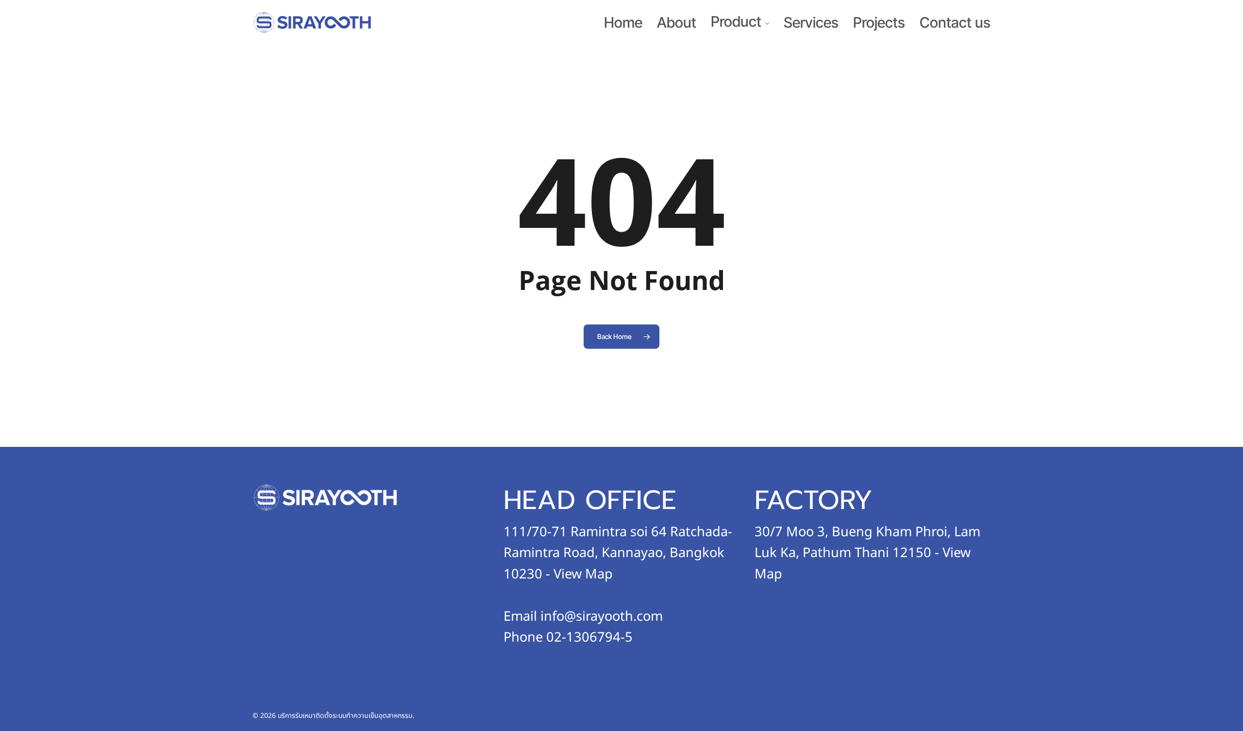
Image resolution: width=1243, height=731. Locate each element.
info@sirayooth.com (601, 617)
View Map (583, 574)
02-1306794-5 (589, 637)
